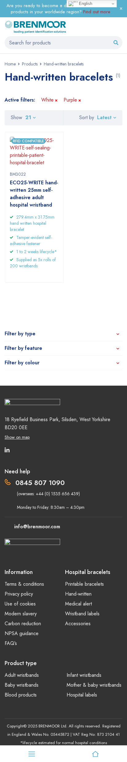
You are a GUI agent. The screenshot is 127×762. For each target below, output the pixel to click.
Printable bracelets (84, 584)
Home (10, 64)
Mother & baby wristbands (94, 685)
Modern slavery (21, 613)
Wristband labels (82, 613)
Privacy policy (19, 593)
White (47, 99)
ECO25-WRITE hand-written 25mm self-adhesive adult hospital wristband (34, 193)
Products (30, 64)
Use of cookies (20, 603)
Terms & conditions (24, 584)
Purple (70, 99)
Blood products (21, 694)
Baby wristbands (22, 685)
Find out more (96, 11)
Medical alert (78, 603)
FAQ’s (11, 643)
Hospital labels (82, 694)
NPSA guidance (22, 633)
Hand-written (78, 593)
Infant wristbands (84, 675)
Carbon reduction (23, 623)
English (85, 3)
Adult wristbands (22, 675)
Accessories (78, 623)
